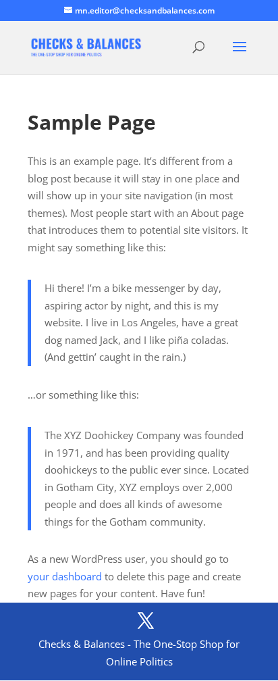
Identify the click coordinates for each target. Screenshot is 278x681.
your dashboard (65, 576)
